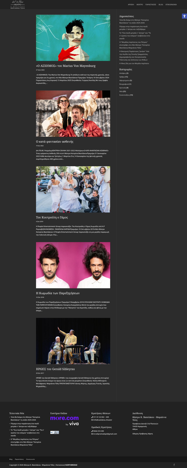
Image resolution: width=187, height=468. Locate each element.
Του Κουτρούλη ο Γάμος (52, 217)
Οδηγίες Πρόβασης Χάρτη (142, 434)
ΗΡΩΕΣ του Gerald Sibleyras (55, 369)
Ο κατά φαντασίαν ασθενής (54, 141)
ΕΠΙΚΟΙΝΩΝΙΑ (171, 5)
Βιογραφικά (124, 84)
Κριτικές (122, 88)
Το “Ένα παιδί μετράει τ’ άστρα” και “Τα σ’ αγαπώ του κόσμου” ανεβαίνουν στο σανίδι (135, 36)
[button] (184, 16)
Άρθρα (122, 77)
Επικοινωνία (30, 459)
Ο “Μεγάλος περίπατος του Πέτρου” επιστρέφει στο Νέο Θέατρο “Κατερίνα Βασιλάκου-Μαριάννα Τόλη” (134, 45)
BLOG (161, 5)
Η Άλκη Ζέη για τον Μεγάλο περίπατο (134, 63)
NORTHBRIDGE (71, 465)
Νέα (121, 91)
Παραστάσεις (19, 459)
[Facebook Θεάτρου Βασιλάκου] (174, 465)
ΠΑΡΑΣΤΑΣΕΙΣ (150, 5)
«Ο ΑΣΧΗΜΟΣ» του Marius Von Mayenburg (65, 66)
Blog (10, 459)
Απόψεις (122, 73)
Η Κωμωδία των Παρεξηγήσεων (58, 293)
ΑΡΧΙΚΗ (131, 5)
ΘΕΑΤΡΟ (140, 5)
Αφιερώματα (124, 80)
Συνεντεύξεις (124, 95)
